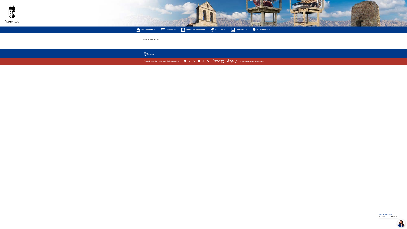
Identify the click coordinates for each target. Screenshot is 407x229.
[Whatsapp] (208, 61)
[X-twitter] (189, 61)
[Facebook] (185, 61)
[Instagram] (194, 61)
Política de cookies (173, 61)
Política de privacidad (150, 61)
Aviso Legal (162, 61)
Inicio (145, 39)
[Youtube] (199, 61)
